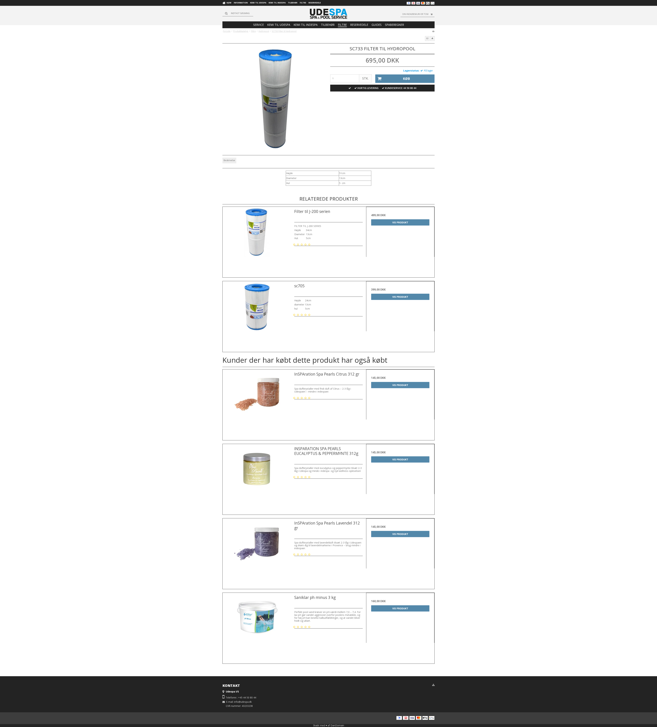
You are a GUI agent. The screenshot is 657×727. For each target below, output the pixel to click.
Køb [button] (406, 78)
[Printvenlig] (433, 31)
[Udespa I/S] (328, 14)
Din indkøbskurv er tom (415, 14)
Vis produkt (400, 222)
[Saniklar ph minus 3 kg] (257, 627)
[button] (427, 38)
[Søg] (237, 13)
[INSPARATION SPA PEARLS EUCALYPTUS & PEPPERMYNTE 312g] (257, 478)
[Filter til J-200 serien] (257, 241)
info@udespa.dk (243, 701)
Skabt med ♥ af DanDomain (328, 725)
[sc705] (257, 315)
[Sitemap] (433, 684)
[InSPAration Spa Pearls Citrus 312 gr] (257, 403)
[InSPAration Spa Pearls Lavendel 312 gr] (257, 552)
